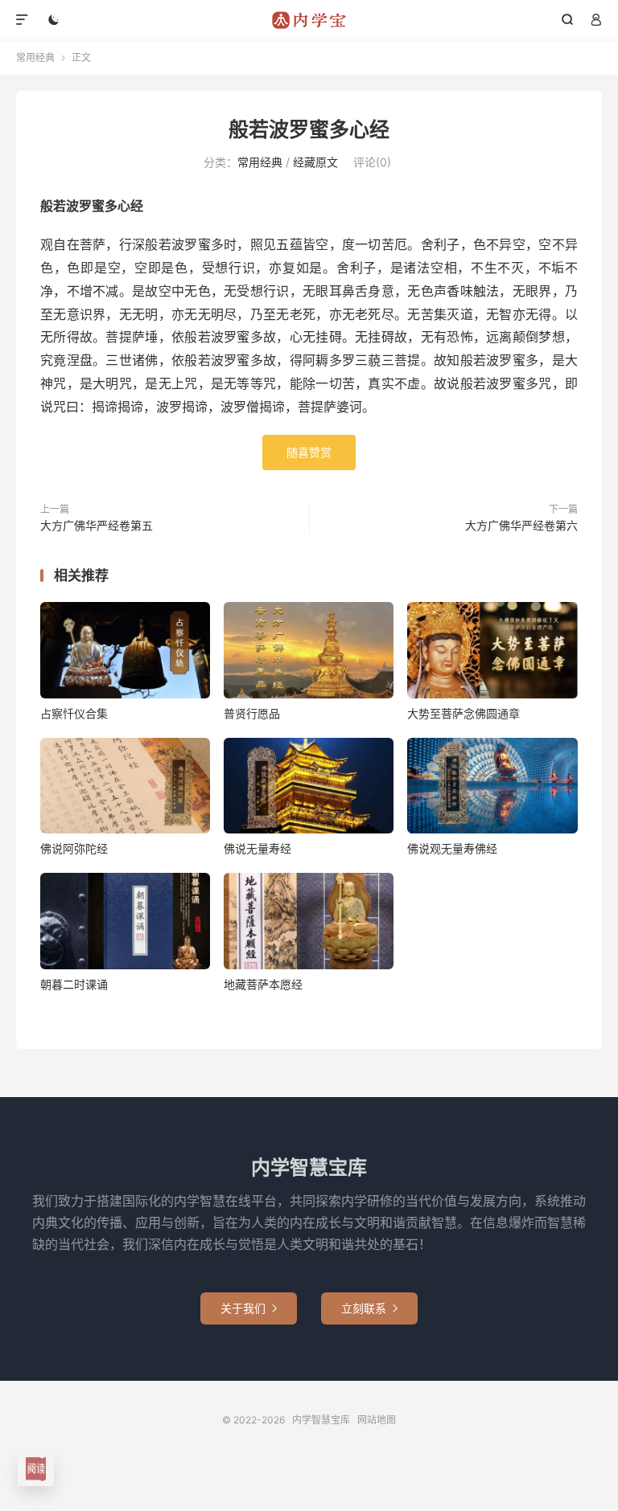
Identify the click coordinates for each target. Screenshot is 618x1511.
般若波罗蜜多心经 (309, 129)
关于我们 (248, 1308)
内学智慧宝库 (309, 20)
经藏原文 (315, 162)
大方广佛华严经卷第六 (521, 525)
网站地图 (376, 1420)
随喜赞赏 (309, 452)
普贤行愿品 (252, 713)
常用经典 (35, 57)
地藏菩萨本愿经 (263, 984)
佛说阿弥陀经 (74, 848)
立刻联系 (369, 1308)
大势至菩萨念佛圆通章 (463, 713)
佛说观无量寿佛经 (452, 848)
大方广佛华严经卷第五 (96, 525)
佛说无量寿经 (257, 848)
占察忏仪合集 (74, 713)
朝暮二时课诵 (74, 984)
